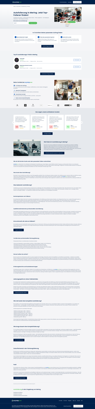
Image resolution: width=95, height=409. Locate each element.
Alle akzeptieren (78, 406)
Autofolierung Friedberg (17, 392)
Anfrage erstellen (77, 2)
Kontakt (78, 400)
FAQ (82, 400)
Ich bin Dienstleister (63, 2)
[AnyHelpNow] (17, 400)
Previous (13, 122)
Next (81, 122)
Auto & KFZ (18, 6)
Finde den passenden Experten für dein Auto (54, 153)
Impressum (26, 406)
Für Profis (65, 400)
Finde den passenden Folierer (21, 292)
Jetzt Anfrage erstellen (47, 46)
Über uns (74, 400)
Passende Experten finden (20, 378)
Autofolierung (23, 6)
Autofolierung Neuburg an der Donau (20, 395)
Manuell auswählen (67, 406)
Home (14, 6)
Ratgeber (69, 400)
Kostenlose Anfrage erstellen (47, 73)
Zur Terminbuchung (19, 340)
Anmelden (70, 2)
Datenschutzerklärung (16, 406)
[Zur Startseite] (17, 2)
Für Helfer (60, 400)
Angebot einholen (18, 230)
